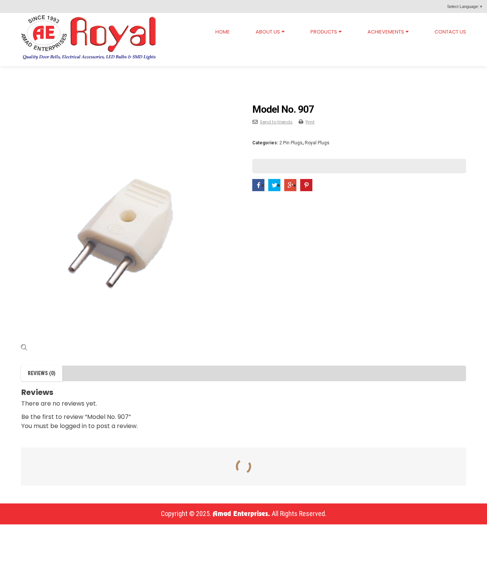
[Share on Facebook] (258, 185)
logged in (73, 426)
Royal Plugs (61, 73)
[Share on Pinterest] (306, 185)
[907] (128, 224)
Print (310, 122)
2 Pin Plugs (105, 73)
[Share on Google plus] (290, 185)
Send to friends (276, 122)
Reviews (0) (42, 373)
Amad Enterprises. (241, 514)
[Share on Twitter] (274, 185)
